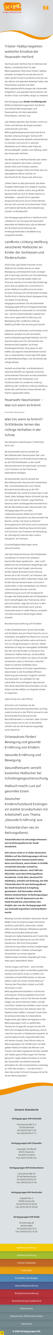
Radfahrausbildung (26, 1248)
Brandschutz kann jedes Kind (26, 1301)
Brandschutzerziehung (26, 1293)
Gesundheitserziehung (26, 1286)
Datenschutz (26, 1309)
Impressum (26, 1324)
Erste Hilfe (26, 1271)
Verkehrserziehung (26, 1255)
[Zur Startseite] (15, 7)
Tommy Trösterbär (26, 1263)
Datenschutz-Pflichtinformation (26, 1316)
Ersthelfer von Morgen (26, 1278)
